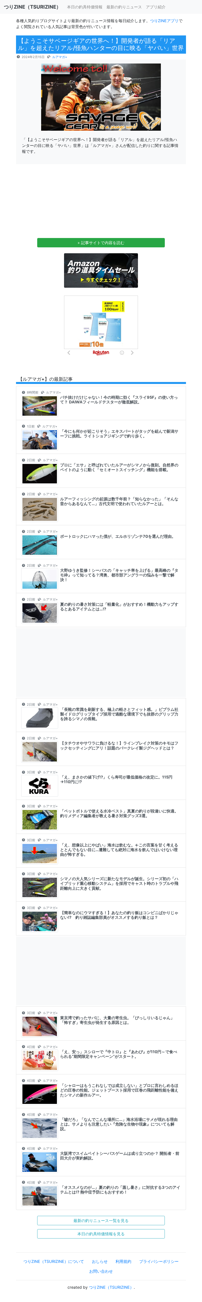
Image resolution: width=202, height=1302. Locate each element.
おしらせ (100, 1261)
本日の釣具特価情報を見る (101, 1233)
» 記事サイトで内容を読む (101, 242)
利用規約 (123, 1261)
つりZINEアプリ (164, 20)
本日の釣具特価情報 (84, 6)
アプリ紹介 (156, 6)
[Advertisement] (101, 202)
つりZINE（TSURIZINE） (111, 1287)
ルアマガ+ (59, 57)
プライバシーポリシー (159, 1261)
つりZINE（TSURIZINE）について (53, 1261)
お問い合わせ (101, 1271)
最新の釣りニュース (124, 6)
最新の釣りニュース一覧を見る (101, 1220)
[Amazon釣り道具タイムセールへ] (101, 270)
